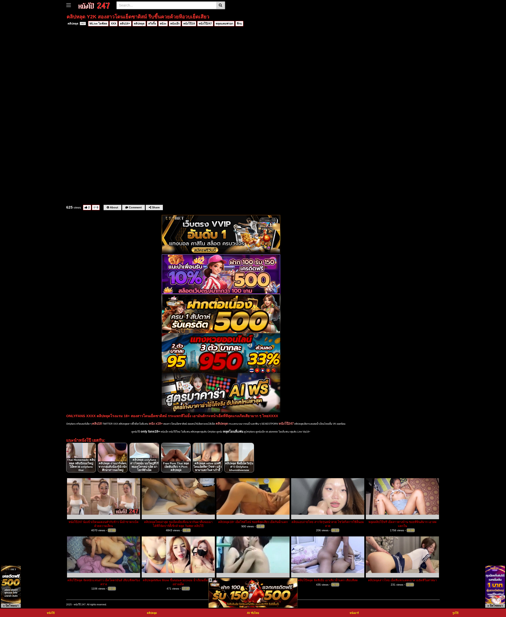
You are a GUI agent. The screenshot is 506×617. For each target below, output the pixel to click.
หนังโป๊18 (189, 23)
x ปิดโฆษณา (11, 605)
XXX (113, 23)
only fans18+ (150, 431)
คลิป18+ (125, 23)
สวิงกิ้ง (152, 23)
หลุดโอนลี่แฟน (233, 431)
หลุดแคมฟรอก (224, 23)
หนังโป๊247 (205, 23)
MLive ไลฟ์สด (98, 23)
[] (220, 5)
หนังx (163, 23)
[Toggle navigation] (70, 4)
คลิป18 (97, 423)
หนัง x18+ (156, 423)
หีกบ (239, 23)
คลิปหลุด (76, 23)
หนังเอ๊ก (174, 23)
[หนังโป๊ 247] (94, 5)
